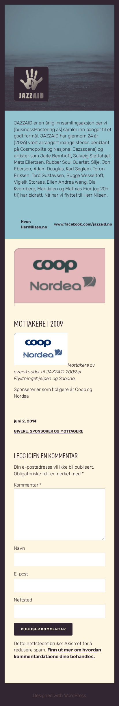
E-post (21, 574)
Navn (19, 548)
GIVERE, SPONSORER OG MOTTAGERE (48, 431)
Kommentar (27, 485)
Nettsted (23, 600)
